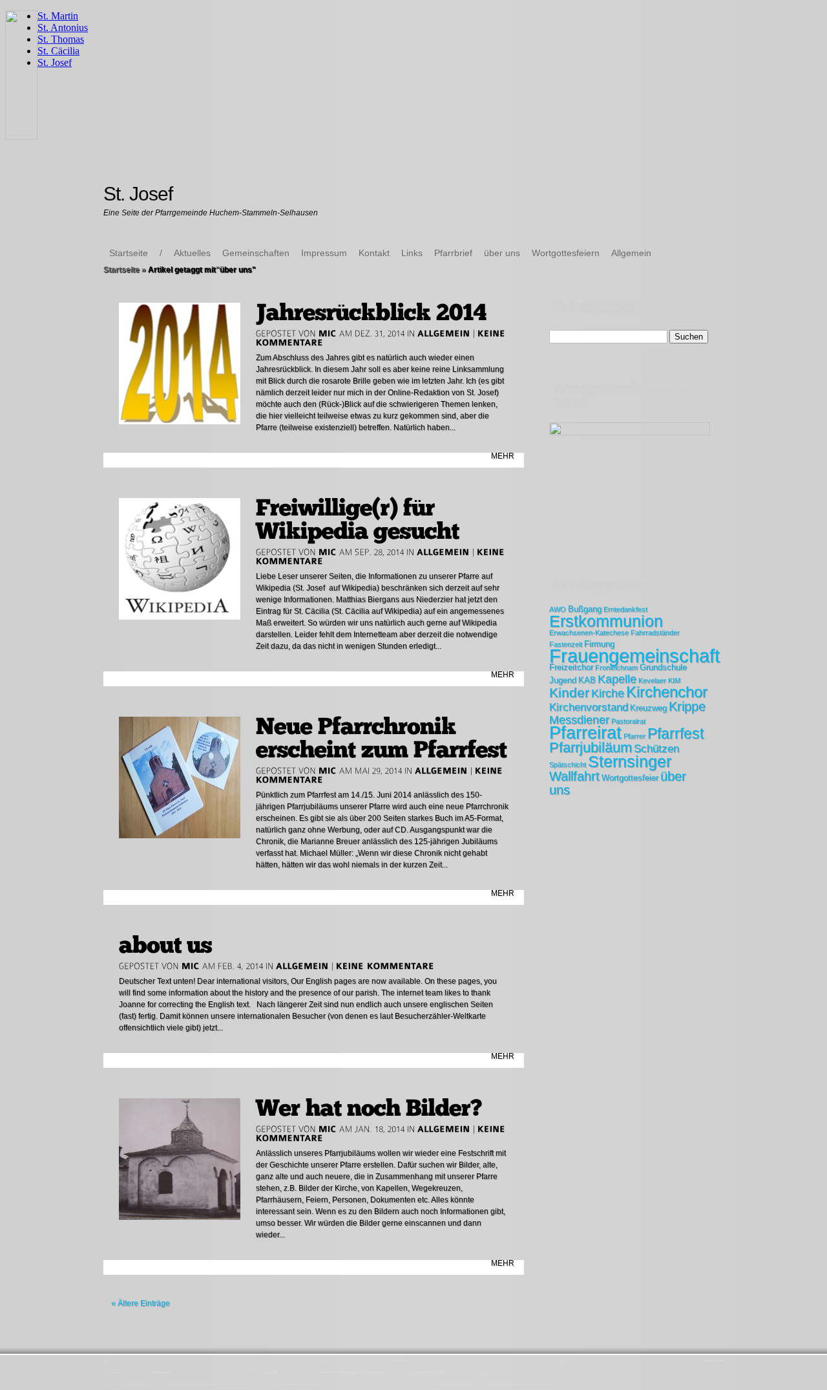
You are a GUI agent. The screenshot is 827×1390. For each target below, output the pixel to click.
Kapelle (617, 679)
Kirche (607, 693)
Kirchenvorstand (588, 707)
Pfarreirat (585, 733)
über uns (502, 253)
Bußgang (585, 609)
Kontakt (374, 253)
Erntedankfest (625, 609)
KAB (587, 680)
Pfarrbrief (453, 253)
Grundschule (663, 667)
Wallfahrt (574, 776)
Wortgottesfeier (630, 778)
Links (412, 253)
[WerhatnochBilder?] (369, 1108)
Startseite (128, 253)
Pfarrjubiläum (590, 747)
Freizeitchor (571, 667)
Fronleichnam (616, 667)
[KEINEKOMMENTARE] (385, 966)
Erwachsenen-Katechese (589, 632)
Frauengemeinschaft (634, 655)
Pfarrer (634, 736)
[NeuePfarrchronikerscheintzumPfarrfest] (381, 738)
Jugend (562, 680)
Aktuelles (192, 253)
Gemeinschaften (255, 253)
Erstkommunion (606, 621)
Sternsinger (629, 761)
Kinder (569, 692)
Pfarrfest (675, 733)
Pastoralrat (628, 721)
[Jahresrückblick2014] (371, 312)
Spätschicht (567, 764)
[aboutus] (165, 945)
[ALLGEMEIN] (443, 333)
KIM (674, 680)
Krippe (687, 706)
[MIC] (328, 333)
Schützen (656, 749)
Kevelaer (652, 680)
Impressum (324, 253)
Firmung (599, 644)
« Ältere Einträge (140, 1303)
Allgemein (631, 253)
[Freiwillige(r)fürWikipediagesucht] (357, 520)
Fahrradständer (655, 632)
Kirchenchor (666, 692)
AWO (557, 609)
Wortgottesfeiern (566, 253)
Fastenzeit (565, 644)
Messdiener (579, 719)
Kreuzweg (648, 708)
